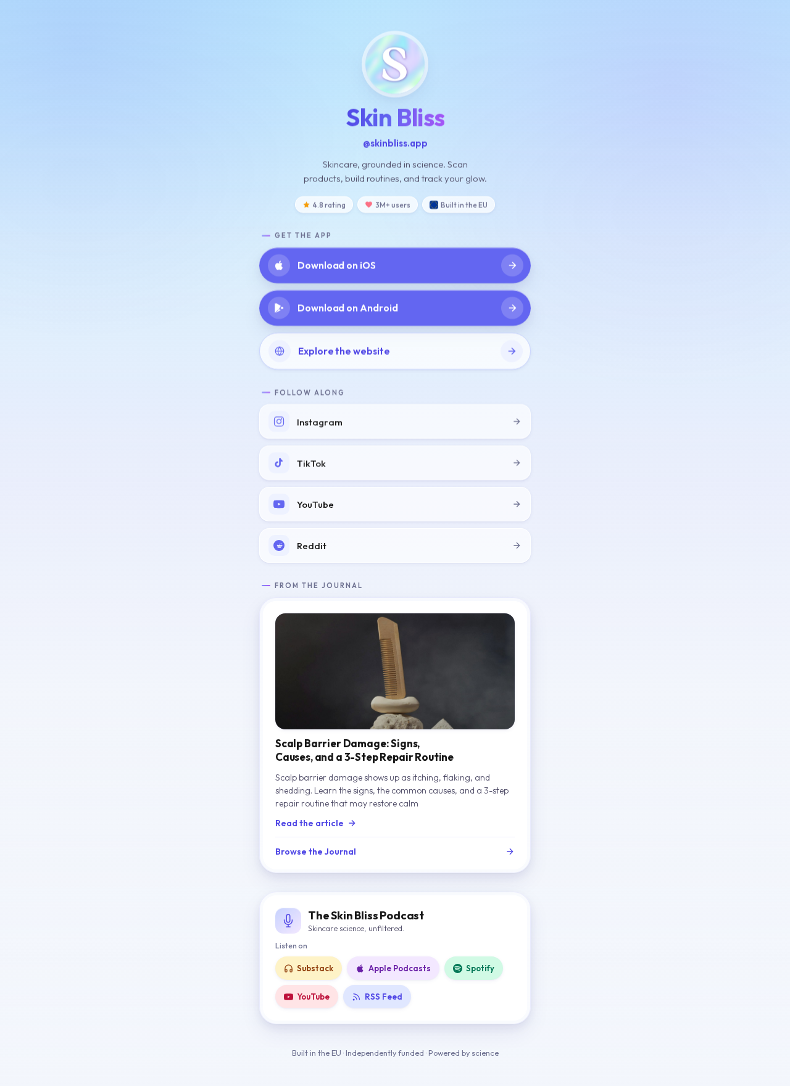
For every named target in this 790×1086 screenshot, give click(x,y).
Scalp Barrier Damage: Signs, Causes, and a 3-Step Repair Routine (364, 750)
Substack (315, 968)
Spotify (480, 968)
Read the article (309, 823)
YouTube (313, 996)
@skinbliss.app (395, 143)
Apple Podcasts (399, 968)
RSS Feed (383, 996)
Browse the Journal (315, 851)
